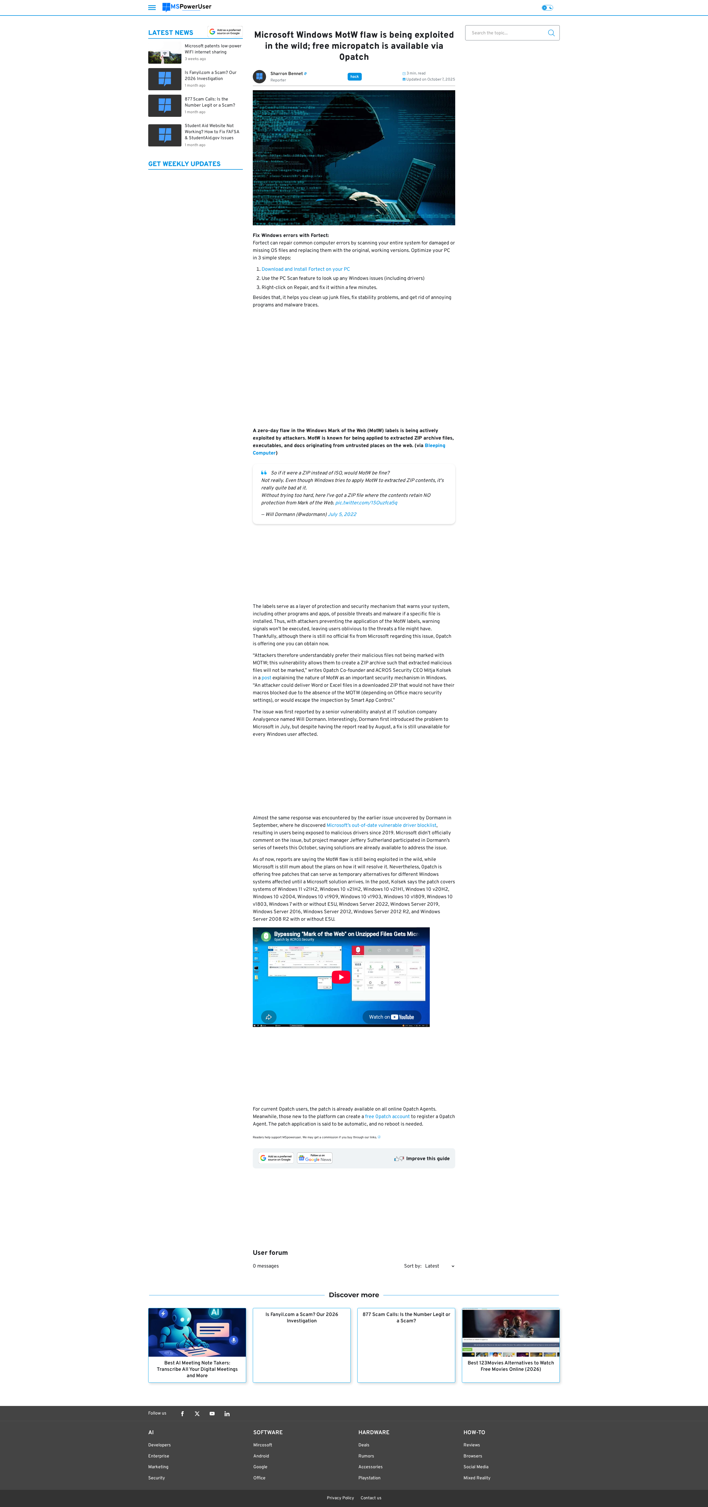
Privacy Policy (340, 1498)
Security (156, 1478)
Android (261, 1456)
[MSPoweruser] (187, 7)
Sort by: (412, 1266)
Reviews (472, 1445)
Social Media (476, 1467)
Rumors (366, 1456)
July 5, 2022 (342, 515)
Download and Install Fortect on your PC (306, 269)
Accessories (370, 1467)
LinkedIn (227, 1413)
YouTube (212, 1413)
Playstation (369, 1478)
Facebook (182, 1413)
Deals (363, 1445)
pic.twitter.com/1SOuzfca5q (366, 503)
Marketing (158, 1467)
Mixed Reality (477, 1478)
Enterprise (158, 1456)
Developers (159, 1445)
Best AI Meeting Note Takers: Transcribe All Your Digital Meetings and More (197, 1369)
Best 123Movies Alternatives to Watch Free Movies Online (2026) (511, 1366)
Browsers (473, 1456)
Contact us (371, 1498)
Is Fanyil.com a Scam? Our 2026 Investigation (302, 1318)
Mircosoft (262, 1445)
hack (354, 76)
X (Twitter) (197, 1413)
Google (260, 1467)
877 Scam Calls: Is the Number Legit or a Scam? (406, 1318)
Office (259, 1478)
